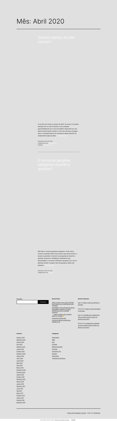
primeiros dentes (47, 145)
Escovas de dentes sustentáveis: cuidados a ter (61, 321)
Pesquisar (19, 299)
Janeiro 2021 (20, 349)
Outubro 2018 (20, 377)
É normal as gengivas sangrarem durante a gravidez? (54, 164)
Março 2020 (20, 367)
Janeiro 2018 (20, 384)
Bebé (53, 340)
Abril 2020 (19, 365)
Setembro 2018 (21, 379)
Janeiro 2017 (20, 398)
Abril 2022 (19, 344)
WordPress (97, 413)
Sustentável (55, 356)
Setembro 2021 (21, 347)
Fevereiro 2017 (21, 395)
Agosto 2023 (20, 342)
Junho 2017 (20, 388)
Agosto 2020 (20, 356)
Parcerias (54, 349)
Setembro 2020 (21, 353)
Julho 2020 (20, 358)
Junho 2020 (20, 360)
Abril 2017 (19, 391)
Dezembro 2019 (21, 370)
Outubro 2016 (20, 400)
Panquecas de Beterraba (59, 318)
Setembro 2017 (21, 386)
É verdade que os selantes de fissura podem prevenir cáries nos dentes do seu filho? (88, 317)
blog (53, 342)
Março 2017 (20, 393)
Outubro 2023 (21, 337)
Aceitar (73, 420)
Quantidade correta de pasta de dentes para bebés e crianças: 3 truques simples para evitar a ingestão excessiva (63, 310)
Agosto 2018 (20, 381)
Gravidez (50, 272)
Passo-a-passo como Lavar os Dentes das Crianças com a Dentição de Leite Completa (63, 304)
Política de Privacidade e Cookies (76, 413)
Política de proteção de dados (61, 420)
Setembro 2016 (21, 402)
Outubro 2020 (21, 351)
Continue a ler (61, 136)
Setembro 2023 (21, 340)
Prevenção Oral (52, 143)
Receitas (54, 353)
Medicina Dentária (57, 347)
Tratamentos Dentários (58, 358)
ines (79, 302)
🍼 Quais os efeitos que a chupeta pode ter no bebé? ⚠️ (61, 315)
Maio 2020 (20, 363)
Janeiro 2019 (20, 374)
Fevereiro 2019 (21, 372)
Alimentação (55, 337)
